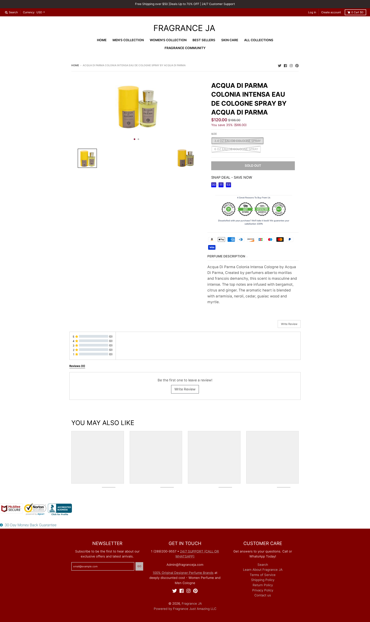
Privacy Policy (262, 590)
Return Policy (263, 585)
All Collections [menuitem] (258, 40)
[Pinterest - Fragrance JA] (297, 65)
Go (139, 566)
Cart (357, 12)
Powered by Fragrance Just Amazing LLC (185, 609)
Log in (312, 12)
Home (75, 65)
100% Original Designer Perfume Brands (183, 573)
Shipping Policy (262, 580)
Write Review (185, 389)
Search (262, 565)
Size (214, 133)
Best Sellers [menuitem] (204, 40)
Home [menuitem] (102, 40)
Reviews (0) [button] (77, 366)
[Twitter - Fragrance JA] (279, 65)
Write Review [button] (289, 324)
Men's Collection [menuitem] (128, 40)
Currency (28, 12)
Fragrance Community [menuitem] (185, 48)
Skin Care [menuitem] (229, 40)
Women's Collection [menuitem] (168, 40)
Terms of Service (263, 575)
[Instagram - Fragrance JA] (291, 65)
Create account (331, 12)
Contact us (262, 595)
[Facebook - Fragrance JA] (285, 65)
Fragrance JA (184, 28)
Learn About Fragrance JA (263, 570)
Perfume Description (226, 256)
